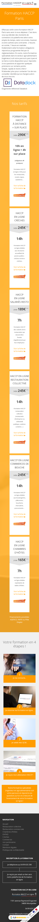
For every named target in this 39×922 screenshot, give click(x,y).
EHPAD (5, 834)
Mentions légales (10, 847)
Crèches (6, 837)
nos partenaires (9, 842)
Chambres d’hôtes (10, 832)
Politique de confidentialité (13, 850)
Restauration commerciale (13, 829)
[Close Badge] (30, 916)
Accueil (5, 824)
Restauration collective (12, 826)
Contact (6, 845)
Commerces (7, 839)
